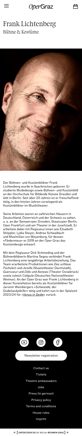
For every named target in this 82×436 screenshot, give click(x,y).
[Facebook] (57, 342)
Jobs (41, 387)
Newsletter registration (41, 356)
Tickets (41, 374)
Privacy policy (41, 400)
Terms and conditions (41, 406)
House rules (41, 413)
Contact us (41, 368)
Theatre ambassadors (41, 381)
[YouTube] (24, 342)
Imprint (41, 419)
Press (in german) (41, 393)
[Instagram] (41, 342)
